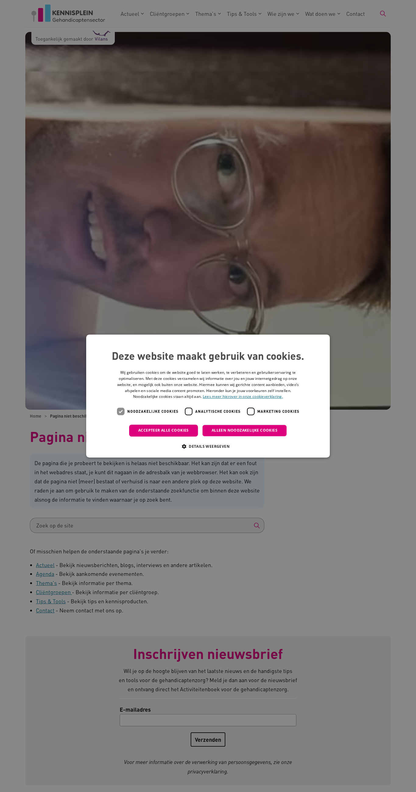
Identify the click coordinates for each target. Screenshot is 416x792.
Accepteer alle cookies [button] (163, 430)
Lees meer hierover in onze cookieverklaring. (243, 396)
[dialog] (208, 396)
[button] (208, 446)
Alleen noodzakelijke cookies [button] (244, 430)
